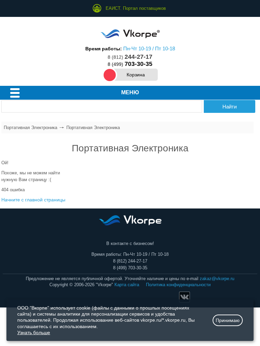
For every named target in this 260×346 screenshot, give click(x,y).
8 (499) (130, 64)
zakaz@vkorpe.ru (217, 278)
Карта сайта (126, 284)
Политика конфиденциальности (178, 284)
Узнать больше (33, 332)
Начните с (33, 199)
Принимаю (228, 320)
